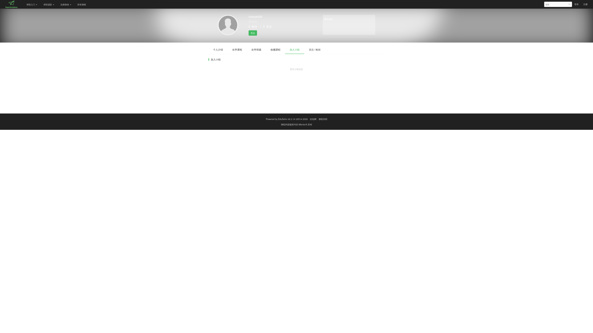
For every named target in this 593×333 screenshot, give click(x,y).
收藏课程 (275, 49)
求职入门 (31, 4)
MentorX (303, 124)
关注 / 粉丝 (315, 49)
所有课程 (81, 4)
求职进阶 (48, 4)
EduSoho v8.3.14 (286, 119)
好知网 (313, 119)
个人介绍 (218, 49)
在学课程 (237, 49)
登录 (576, 4)
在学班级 (256, 49)
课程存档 (323, 119)
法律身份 (65, 4)
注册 (585, 4)
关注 (253, 33)
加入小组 (295, 49)
